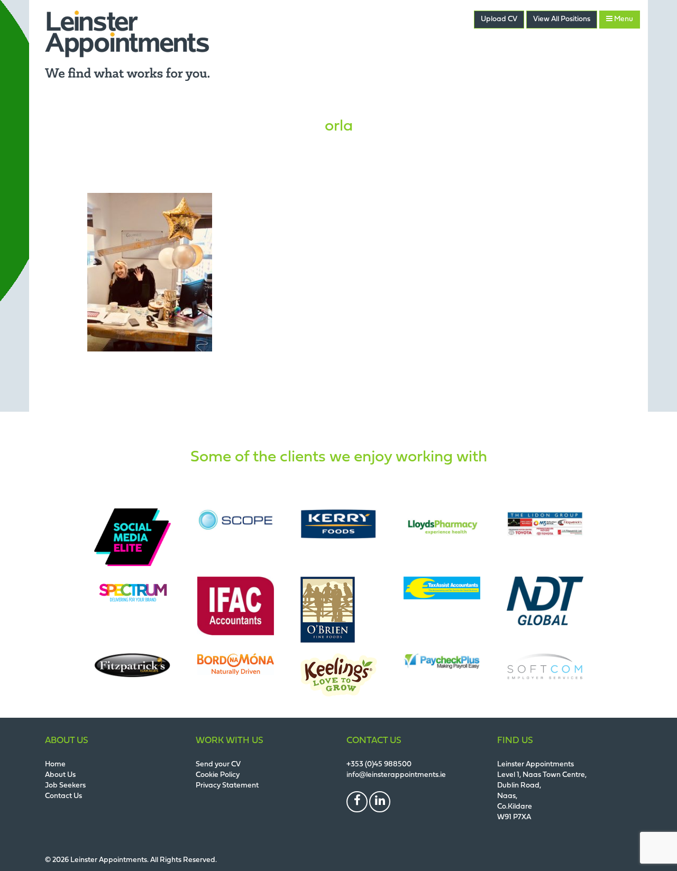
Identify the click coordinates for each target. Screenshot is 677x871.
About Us (60, 775)
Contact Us (63, 796)
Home (55, 764)
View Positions (561, 19)
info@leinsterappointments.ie (396, 775)
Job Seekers (65, 786)
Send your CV (218, 764)
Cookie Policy (218, 775)
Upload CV (499, 19)
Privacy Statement (227, 786)
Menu (622, 19)
